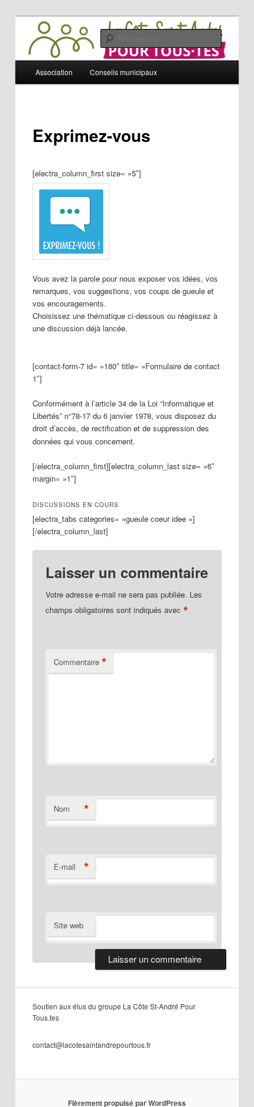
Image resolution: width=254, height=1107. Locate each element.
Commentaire (80, 662)
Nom (71, 808)
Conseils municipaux (123, 72)
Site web (68, 925)
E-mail (71, 866)
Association (54, 72)
